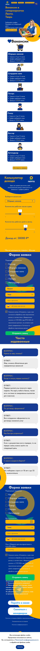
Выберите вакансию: (13, 197)
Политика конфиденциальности (20, 624)
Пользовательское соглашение (20, 621)
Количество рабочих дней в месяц (18, 222)
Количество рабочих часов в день (18, 206)
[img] (19, 589)
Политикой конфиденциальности (27, 640)
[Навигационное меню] (36, 4)
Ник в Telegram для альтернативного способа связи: (18, 545)
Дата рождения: (11, 518)
